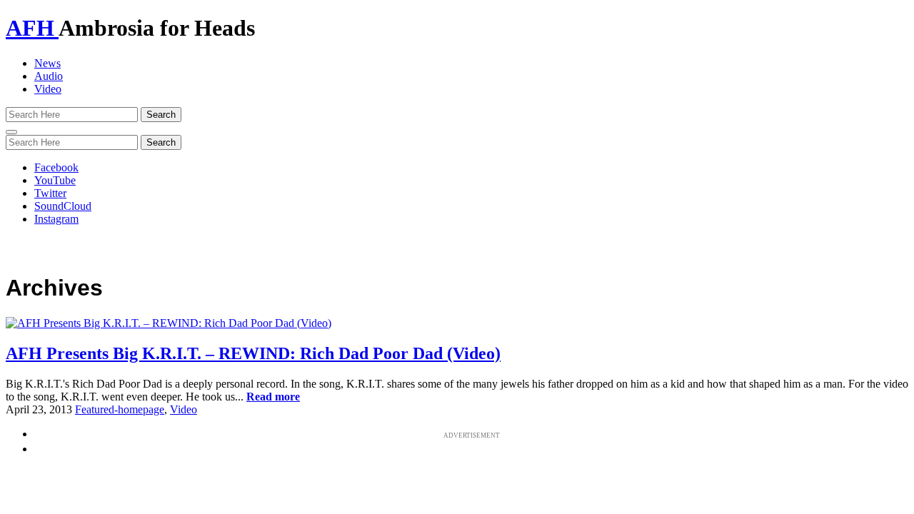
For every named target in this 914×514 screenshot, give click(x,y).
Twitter (50, 193)
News (47, 63)
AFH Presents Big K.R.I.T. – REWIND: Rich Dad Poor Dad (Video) (253, 353)
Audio (48, 76)
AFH (32, 28)
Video (47, 89)
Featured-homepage (119, 409)
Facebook (56, 167)
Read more (273, 396)
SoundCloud (62, 206)
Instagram (56, 219)
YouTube (55, 180)
